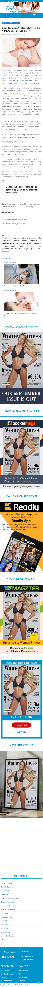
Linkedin (8, 957)
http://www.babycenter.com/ (15, 224)
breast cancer (18, 81)
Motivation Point (6, 917)
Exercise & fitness (7, 906)
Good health (5, 913)
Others (3, 940)
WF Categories (5, 971)
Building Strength (7, 887)
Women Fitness (13, 9)
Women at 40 (5, 932)
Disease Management (8, 902)
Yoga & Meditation (7, 936)
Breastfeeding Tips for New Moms (15, 286)
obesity (9, 114)
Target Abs (4, 928)
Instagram (13, 957)
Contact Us (22, 981)
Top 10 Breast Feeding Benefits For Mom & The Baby (20, 314)
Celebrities (4, 894)
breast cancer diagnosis (31, 109)
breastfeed (6, 78)
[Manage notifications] (38, 982)
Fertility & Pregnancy (8, 909)
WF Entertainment (6, 981)
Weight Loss (5, 921)
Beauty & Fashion (6, 883)
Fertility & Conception (11, 23)
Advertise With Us (27, 956)
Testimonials (23, 977)
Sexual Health (5, 925)
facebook (2, 957)
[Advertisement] (22, 830)
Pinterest (10, 957)
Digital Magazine (27, 959)
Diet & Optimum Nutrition (9, 898)
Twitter (5, 957)
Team (20, 974)
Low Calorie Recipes (7, 974)
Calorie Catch (5, 891)
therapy (35, 159)
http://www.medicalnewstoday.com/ (18, 219)
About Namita (23, 971)
